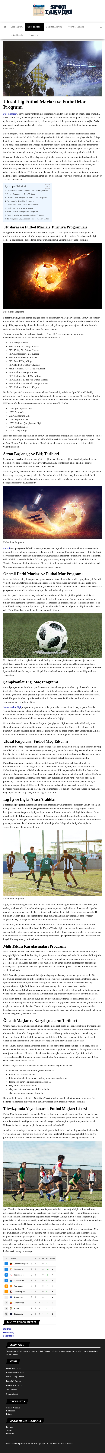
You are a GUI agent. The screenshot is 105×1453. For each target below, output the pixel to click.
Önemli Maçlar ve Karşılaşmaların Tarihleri (25, 215)
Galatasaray (8, 1332)
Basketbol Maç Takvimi (15, 1373)
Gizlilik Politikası (13, 1408)
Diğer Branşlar (17, 35)
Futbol (6, 548)
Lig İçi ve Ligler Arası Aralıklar (20, 208)
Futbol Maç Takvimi (14, 1368)
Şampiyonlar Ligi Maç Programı (20, 201)
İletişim (9, 1414)
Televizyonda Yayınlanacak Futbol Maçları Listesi (28, 219)
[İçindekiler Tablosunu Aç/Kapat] (46, 186)
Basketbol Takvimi (54, 27)
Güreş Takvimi (12, 1394)
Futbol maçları (10, 114)
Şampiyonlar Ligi (12, 707)
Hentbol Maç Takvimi (14, 1385)
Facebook (10, 1427)
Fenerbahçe (8, 1336)
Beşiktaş (7, 1329)
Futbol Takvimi (33, 27)
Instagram (10, 1433)
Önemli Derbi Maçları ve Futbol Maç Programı (27, 197)
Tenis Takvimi (11, 1390)
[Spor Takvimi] (5, 27)
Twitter (9, 1430)
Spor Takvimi (17, 27)
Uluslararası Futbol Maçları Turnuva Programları (27, 190)
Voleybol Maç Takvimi (15, 1377)
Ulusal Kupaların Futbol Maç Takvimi (23, 205)
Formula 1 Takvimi (13, 1381)
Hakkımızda (10, 1411)
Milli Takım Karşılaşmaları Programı (22, 211)
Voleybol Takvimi (76, 27)
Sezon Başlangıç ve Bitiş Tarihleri (21, 194)
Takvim (33, 35)
